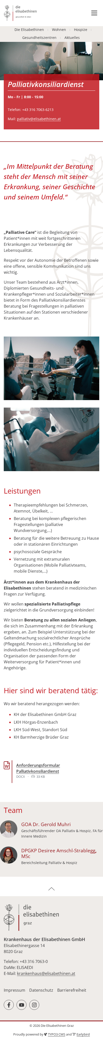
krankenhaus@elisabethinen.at (46, 973)
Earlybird (83, 1034)
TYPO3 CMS (56, 1034)
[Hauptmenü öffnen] (94, 13)
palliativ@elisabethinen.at (39, 118)
